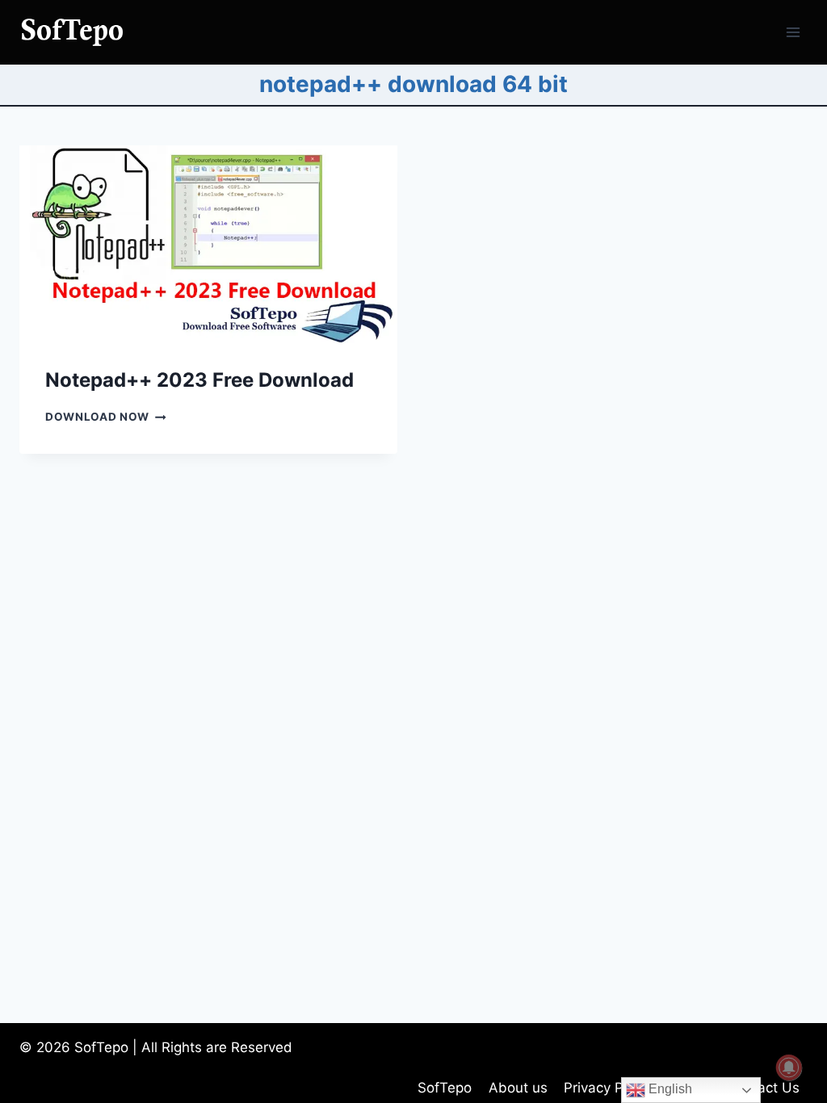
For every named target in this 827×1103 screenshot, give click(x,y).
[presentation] (208, 244)
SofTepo (445, 1088)
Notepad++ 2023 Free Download (199, 380)
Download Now (105, 416)
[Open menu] (793, 31)
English (668, 1089)
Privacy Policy (608, 1088)
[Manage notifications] (789, 1067)
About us (518, 1088)
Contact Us (763, 1088)
